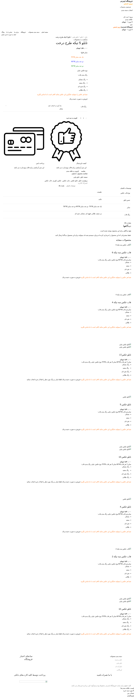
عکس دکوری (57, 181)
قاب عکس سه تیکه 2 (121, 556)
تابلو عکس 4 (125, 507)
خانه (85, 37)
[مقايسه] (128, 248)
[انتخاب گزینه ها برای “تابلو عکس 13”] (128, 490)
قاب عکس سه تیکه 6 (121, 252)
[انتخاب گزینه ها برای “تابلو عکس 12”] (128, 642)
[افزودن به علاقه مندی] (128, 281)
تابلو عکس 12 (125, 609)
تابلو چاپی (75, 37)
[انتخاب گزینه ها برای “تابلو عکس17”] (128, 388)
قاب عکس (48, 181)
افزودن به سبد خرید (71, 118)
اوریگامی (119, 670)
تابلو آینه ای (118, 666)
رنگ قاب (83, 106)
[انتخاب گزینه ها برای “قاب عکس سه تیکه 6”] (128, 286)
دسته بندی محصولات (116, 656)
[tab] (70, 186)
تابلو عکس (74, 181)
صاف (61, 109)
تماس (43, 94)
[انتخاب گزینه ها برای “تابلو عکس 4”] (128, 540)
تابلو (81, 37)
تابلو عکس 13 (125, 457)
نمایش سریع (128, 290)
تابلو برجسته (118, 660)
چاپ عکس (66, 181)
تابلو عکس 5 (125, 404)
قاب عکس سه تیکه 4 (121, 302)
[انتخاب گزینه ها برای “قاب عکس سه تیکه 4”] (128, 335)
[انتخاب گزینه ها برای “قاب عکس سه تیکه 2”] (128, 590)
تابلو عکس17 (125, 355)
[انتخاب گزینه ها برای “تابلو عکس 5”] (128, 438)
